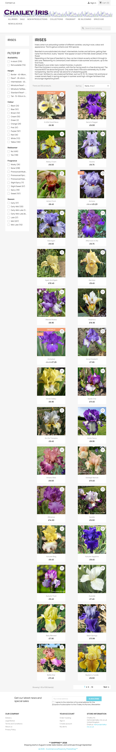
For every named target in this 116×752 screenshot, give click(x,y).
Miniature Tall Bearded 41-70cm (19, 89)
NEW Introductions (37, 19)
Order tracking (65, 718)
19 (92, 687)
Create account (66, 724)
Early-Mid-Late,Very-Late (19, 214)
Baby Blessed (51, 635)
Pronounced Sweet (19, 179)
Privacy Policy (10, 729)
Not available (18, 65)
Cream (15, 117)
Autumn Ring (51, 556)
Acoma (92, 162)
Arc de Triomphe (51, 438)
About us (8, 727)
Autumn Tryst (51, 596)
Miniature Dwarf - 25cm (19, 85)
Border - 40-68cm (19, 74)
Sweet (16, 193)
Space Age (99, 19)
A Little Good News (51, 122)
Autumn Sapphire (92, 556)
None (15, 168)
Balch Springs (92, 635)
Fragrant (70, 19)
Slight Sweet (18, 186)
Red (14, 135)
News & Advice (15, 23)
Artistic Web (51, 478)
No (14, 151)
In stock (16, 61)
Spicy (15, 190)
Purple (16, 131)
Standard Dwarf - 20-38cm (19, 93)
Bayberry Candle (92, 675)
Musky (15, 164)
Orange (16, 124)
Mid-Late (17, 225)
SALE (22, 19)
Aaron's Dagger (92, 122)
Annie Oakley (51, 399)
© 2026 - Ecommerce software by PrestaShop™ (58, 749)
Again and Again (51, 280)
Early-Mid (17, 206)
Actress (92, 201)
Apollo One (92, 399)
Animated (51, 359)
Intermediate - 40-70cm (19, 82)
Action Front (51, 201)
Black (15, 106)
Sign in (62, 721)
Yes (14, 155)
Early (15, 203)
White (15, 138)
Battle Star (51, 675)
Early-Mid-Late (19, 210)
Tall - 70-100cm (19, 96)
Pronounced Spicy (19, 175)
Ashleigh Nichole (92, 478)
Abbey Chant (51, 162)
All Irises (12, 19)
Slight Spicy (17, 183)
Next (107, 687)
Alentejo (92, 280)
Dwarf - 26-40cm (19, 78)
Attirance (51, 517)
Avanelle (92, 596)
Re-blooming (84, 19)
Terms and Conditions (13, 724)
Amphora (91, 320)
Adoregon (51, 241)
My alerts (63, 727)
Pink (14, 127)
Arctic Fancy (92, 438)
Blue (15, 109)
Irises (12, 40)
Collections (56, 19)
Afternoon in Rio (92, 241)
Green (15, 120)
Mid (15, 221)
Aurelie (92, 517)
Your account (67, 714)
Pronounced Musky (19, 172)
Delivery (8, 718)
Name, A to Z (97, 86)
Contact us (10, 3)
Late (14, 217)
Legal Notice (10, 721)
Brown (15, 113)
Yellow (16, 142)
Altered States (51, 320)
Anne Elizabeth (92, 359)
